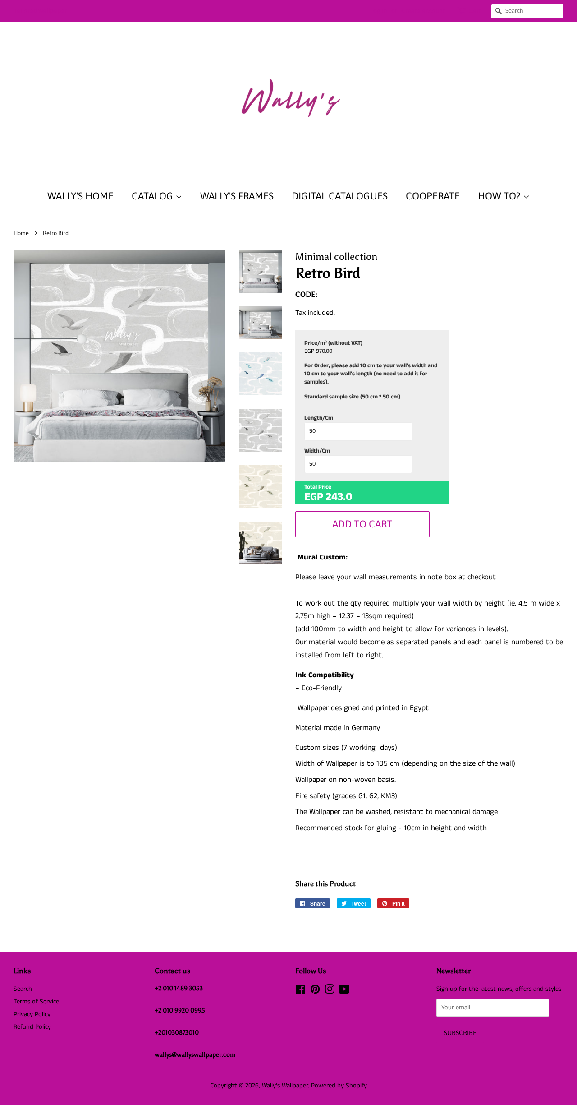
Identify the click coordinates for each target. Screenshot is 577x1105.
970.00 (324, 351)
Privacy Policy (32, 1014)
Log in (378, 10)
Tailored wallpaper (40, 10)
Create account (423, 10)
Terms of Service (36, 1001)
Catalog (153, 196)
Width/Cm (317, 451)
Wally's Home (80, 196)
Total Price (317, 487)
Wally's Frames (237, 196)
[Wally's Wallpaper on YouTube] (344, 991)
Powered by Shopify (339, 1085)
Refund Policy (32, 1026)
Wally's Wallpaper (285, 1085)
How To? (500, 196)
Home (21, 233)
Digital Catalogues (340, 196)
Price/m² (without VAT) (333, 343)
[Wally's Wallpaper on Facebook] (300, 991)
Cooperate (433, 196)
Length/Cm (318, 418)
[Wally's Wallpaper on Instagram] (329, 991)
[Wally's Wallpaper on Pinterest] (315, 991)
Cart (475, 10)
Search (23, 989)
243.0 (339, 496)
